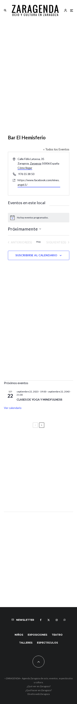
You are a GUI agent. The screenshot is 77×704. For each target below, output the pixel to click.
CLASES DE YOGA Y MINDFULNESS (39, 399)
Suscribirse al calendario (36, 255)
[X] (48, 620)
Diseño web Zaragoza (38, 694)
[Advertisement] (38, 61)
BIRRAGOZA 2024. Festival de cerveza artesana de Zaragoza (34, 478)
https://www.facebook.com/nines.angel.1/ (38, 182)
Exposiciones (37, 634)
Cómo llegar (25, 167)
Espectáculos (47, 642)
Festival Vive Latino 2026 (24, 441)
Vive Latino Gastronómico (24, 459)
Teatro (57, 634)
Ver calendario (13, 407)
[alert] (38, 217)
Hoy (38, 241)
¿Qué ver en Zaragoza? (39, 686)
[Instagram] (57, 620)
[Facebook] (40, 620)
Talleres (25, 642)
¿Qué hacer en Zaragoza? (38, 690)
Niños (19, 634)
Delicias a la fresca (19, 498)
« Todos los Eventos (56, 149)
